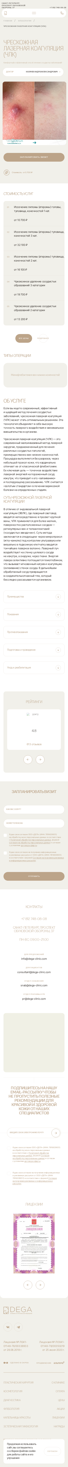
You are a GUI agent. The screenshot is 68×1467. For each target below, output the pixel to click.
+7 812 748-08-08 (34, 919)
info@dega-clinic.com (34, 958)
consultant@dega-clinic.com (34, 972)
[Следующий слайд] (40, 759)
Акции (61, 1409)
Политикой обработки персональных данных (30, 840)
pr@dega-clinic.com (34, 998)
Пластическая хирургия (18, 1382)
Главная (7, 21)
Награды (59, 1426)
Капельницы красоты (16, 1417)
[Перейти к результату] (34, 113)
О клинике (58, 1382)
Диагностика (11, 1400)
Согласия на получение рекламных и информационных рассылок (35, 1181)
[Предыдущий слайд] (28, 759)
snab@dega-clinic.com (34, 985)
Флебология (24, 21)
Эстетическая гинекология (20, 1426)
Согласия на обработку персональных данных (29, 842)
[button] (34, 596)
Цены (61, 1400)
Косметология (12, 1391)
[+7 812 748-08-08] (62, 13)
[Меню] (34, 13)
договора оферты (29, 845)
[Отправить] (55, 1133)
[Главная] (5, 13)
